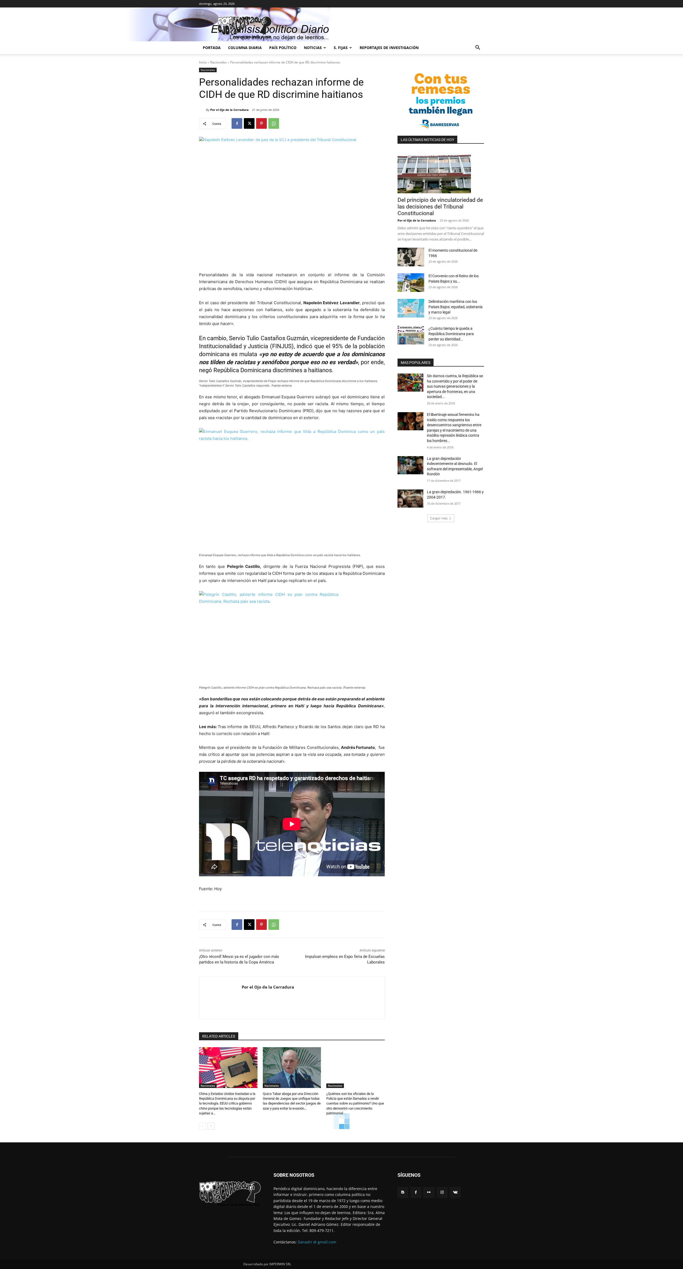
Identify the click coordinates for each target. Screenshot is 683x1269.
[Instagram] (442, 1192)
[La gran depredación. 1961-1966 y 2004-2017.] (410, 498)
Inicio (203, 62)
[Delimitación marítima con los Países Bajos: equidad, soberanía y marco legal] (411, 308)
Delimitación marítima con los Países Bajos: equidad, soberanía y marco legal (455, 306)
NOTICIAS (313, 47)
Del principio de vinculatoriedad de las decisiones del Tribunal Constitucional (440, 206)
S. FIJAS (341, 47)
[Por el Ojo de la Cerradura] (202, 110)
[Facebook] (237, 123)
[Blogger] (403, 1192)
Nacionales (218, 62)
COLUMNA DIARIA (245, 47)
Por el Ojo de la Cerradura (229, 110)
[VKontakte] (455, 1192)
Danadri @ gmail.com (317, 1241)
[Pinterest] (261, 123)
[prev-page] (202, 1126)
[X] (249, 123)
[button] (477, 48)
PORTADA (212, 47)
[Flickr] (429, 1192)
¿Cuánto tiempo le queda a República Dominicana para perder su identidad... (451, 333)
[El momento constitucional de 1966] (411, 257)
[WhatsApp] (273, 123)
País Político (282, 47)
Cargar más (439, 518)
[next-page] (211, 1126)
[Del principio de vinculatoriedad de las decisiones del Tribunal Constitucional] (441, 172)
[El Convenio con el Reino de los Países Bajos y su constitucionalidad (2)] (411, 282)
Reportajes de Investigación (389, 47)
